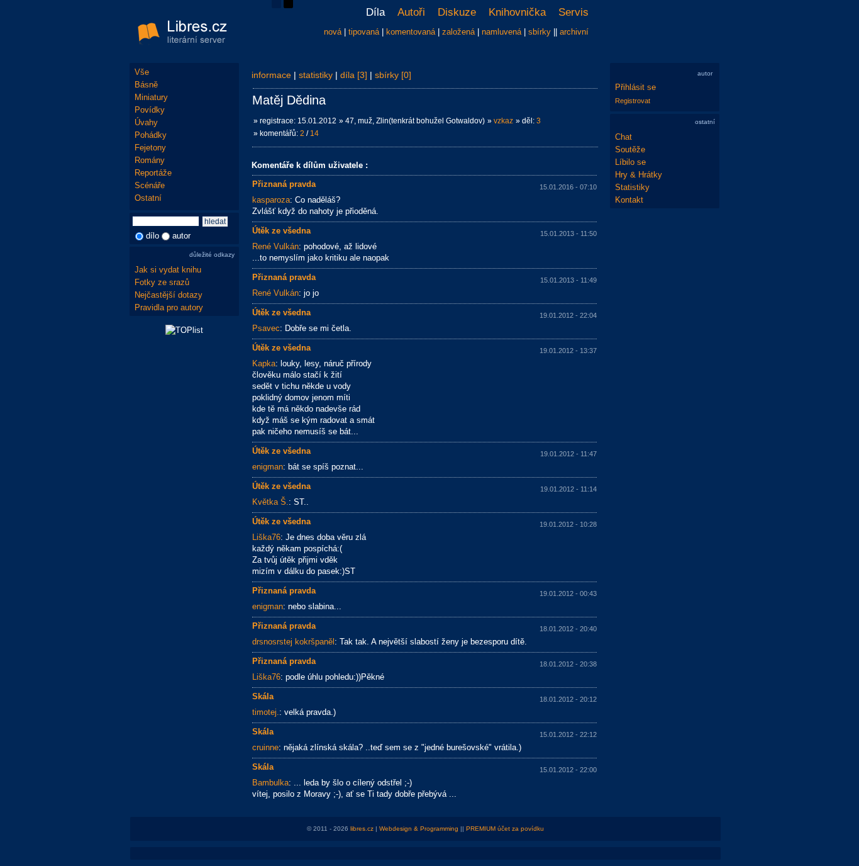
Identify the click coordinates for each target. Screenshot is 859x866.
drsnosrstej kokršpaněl (293, 641)
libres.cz (362, 828)
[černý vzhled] (288, 5)
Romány (150, 160)
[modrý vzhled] (276, 5)
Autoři (411, 12)
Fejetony (150, 147)
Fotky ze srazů (162, 282)
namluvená (501, 32)
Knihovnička (517, 12)
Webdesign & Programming (418, 828)
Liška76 (266, 537)
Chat (623, 137)
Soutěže (630, 149)
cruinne (265, 747)
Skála (263, 696)
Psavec (266, 328)
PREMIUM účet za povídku (505, 828)
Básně (146, 84)
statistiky (316, 75)
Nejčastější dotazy (168, 295)
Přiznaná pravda (284, 184)
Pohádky (151, 135)
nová (332, 32)
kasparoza (271, 200)
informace (271, 75)
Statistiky (632, 187)
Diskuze (457, 12)
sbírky (539, 32)
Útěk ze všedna (281, 230)
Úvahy (146, 122)
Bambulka (270, 782)
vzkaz (503, 120)
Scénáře (150, 185)
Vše (142, 72)
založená (458, 32)
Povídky (150, 110)
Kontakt (629, 200)
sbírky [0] (393, 75)
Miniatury (151, 97)
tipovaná (363, 32)
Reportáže (153, 172)
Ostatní (148, 198)
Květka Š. (270, 502)
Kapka (263, 363)
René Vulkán (275, 246)
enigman (267, 466)
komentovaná (410, 32)
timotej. (265, 712)
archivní (574, 32)
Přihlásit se (635, 87)
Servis (573, 12)
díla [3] (353, 75)
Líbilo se (630, 162)
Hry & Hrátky (638, 174)
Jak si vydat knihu (168, 269)
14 (314, 133)
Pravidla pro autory (169, 307)
